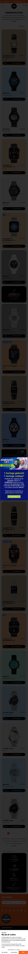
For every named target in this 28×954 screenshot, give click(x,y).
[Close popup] (26, 455)
